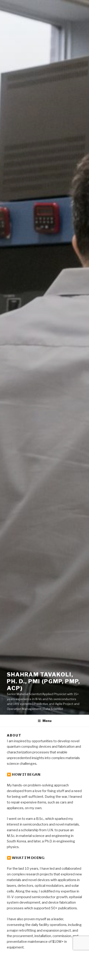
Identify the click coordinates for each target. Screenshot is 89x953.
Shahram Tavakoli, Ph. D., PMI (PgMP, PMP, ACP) (43, 681)
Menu (47, 721)
